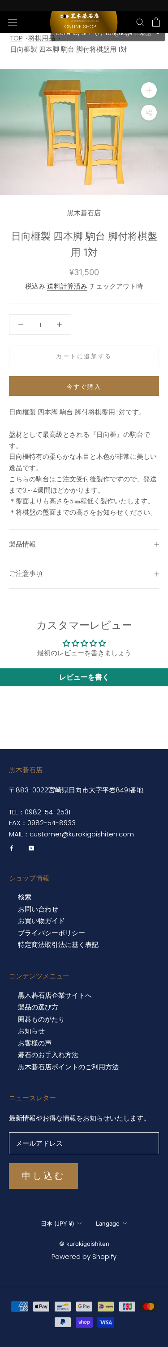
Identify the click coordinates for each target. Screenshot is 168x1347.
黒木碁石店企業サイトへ (55, 995)
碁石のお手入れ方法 (48, 1054)
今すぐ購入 (84, 386)
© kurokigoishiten (84, 1243)
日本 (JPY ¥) (57, 1223)
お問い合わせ (38, 909)
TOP (16, 38)
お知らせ (31, 1031)
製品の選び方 (38, 1007)
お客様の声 (35, 1043)
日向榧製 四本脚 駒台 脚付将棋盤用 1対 (68, 49)
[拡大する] (149, 90)
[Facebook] (11, 848)
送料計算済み (67, 286)
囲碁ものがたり (41, 1019)
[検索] (140, 22)
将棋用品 (42, 38)
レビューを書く (84, 677)
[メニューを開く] (12, 21)
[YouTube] (31, 848)
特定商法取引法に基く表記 (58, 944)
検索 (24, 897)
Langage (108, 1223)
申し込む (43, 1175)
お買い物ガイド (41, 920)
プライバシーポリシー (51, 933)
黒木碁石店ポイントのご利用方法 (68, 1066)
